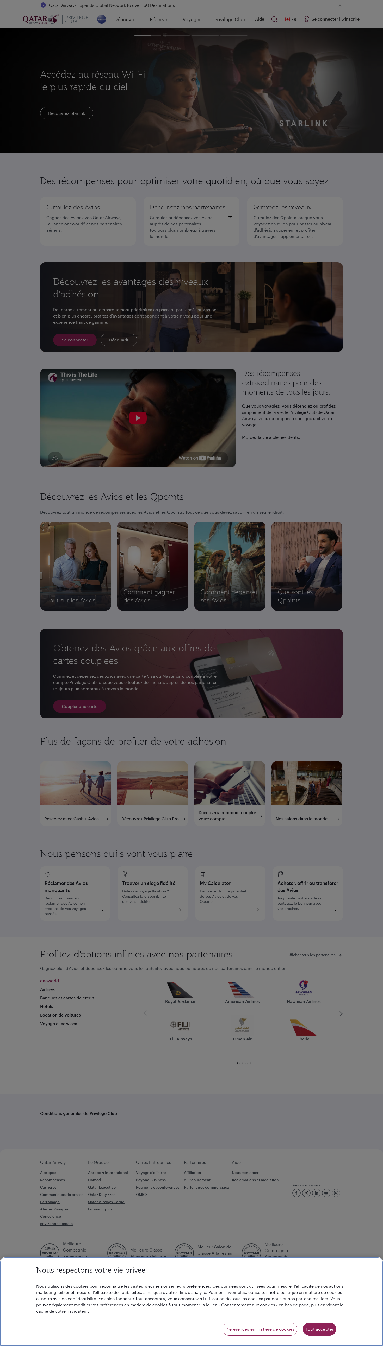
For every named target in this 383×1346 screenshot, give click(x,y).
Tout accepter (319, 1328)
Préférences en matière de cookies (259, 1328)
